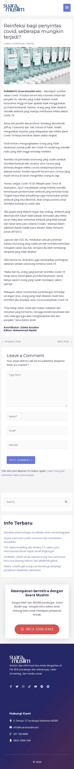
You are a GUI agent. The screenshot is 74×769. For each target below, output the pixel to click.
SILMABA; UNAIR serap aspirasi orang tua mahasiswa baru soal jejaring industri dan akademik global (34, 558)
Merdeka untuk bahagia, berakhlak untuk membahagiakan (37, 532)
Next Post (64, 341)
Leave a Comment (14, 43)
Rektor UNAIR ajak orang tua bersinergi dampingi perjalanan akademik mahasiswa (32, 568)
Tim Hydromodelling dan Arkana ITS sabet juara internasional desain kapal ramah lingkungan (31, 549)
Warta (30, 43)
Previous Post (11, 341)
